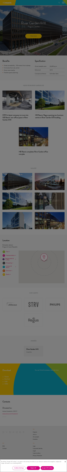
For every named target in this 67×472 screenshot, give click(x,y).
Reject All (33, 468)
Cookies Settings (19, 468)
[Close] (65, 461)
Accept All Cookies (47, 468)
